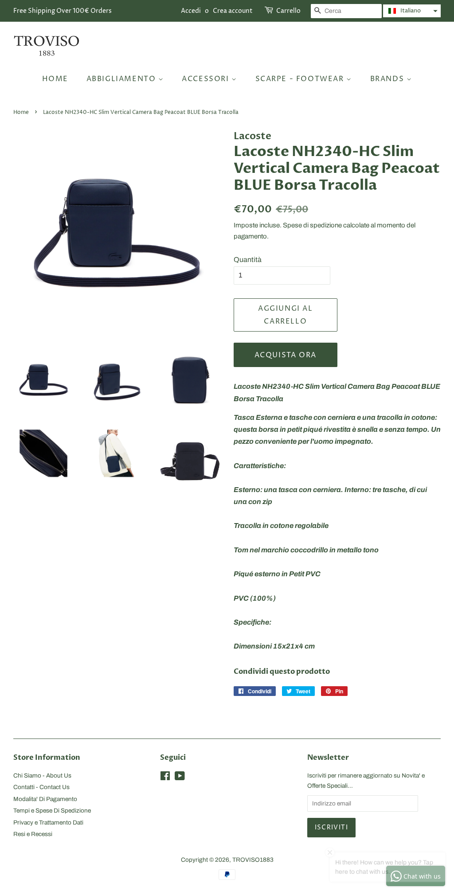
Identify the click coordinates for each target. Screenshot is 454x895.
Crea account (233, 11)
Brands (388, 79)
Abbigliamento (122, 79)
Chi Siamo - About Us (42, 775)
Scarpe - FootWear (301, 79)
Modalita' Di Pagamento (45, 799)
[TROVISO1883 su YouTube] (180, 777)
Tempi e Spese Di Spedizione (52, 810)
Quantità (248, 259)
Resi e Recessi (32, 834)
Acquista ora (285, 355)
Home (55, 79)
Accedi (191, 11)
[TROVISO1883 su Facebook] (165, 777)
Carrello (288, 11)
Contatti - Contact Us (41, 787)
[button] (412, 10)
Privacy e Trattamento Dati (48, 822)
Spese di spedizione (312, 225)
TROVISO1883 (253, 859)
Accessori (206, 79)
